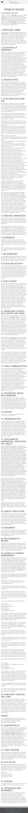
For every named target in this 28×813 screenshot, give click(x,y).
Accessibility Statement (9, 811)
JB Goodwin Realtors (19, 808)
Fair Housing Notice (19, 811)
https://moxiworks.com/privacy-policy (8, 722)
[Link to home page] (14, 2)
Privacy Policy (17, 809)
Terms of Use (10, 809)
